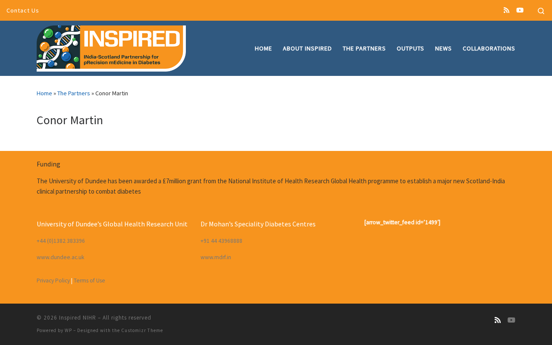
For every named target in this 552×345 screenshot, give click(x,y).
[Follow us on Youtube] (520, 10)
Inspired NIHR (77, 317)
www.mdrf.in (216, 257)
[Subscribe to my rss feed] (506, 10)
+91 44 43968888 (221, 241)
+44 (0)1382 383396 (61, 241)
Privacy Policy (53, 280)
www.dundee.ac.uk (60, 257)
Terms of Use (89, 280)
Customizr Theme (142, 330)
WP (68, 330)
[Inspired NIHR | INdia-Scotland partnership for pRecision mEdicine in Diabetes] (111, 46)
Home (44, 93)
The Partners (73, 93)
